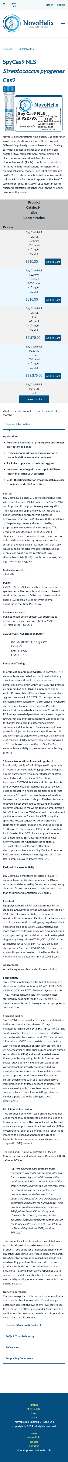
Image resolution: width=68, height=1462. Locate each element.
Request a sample (44, 411)
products (8, 48)
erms (34, 1417)
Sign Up (61, 4)
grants (34, 1404)
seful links (35, 1437)
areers (34, 1441)
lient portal (34, 1408)
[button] (34, 399)
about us (34, 1445)
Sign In (49, 4)
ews (34, 1433)
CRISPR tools (24, 48)
